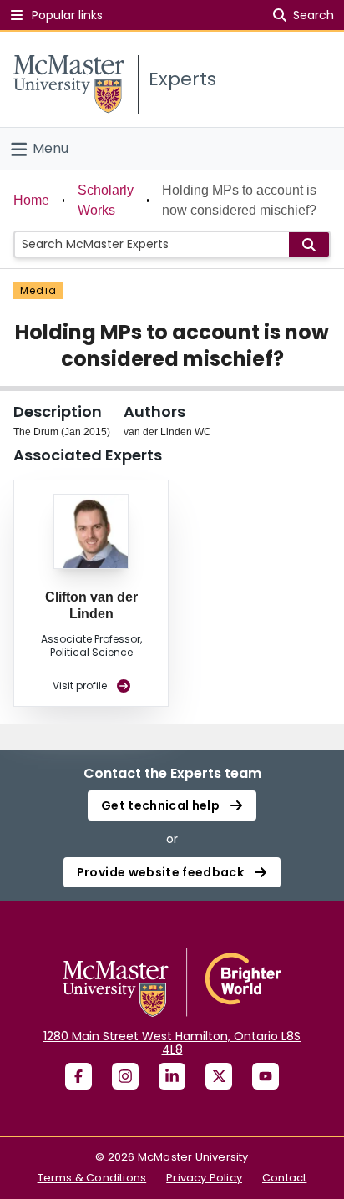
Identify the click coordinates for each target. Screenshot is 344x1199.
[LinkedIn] (172, 1076)
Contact (284, 1178)
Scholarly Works (106, 200)
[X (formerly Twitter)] (218, 1076)
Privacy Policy (204, 1178)
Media (38, 290)
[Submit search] (309, 244)
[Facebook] (78, 1076)
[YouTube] (265, 1076)
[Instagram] (125, 1076)
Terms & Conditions (92, 1178)
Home (31, 200)
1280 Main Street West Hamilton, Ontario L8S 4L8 (172, 1042)
